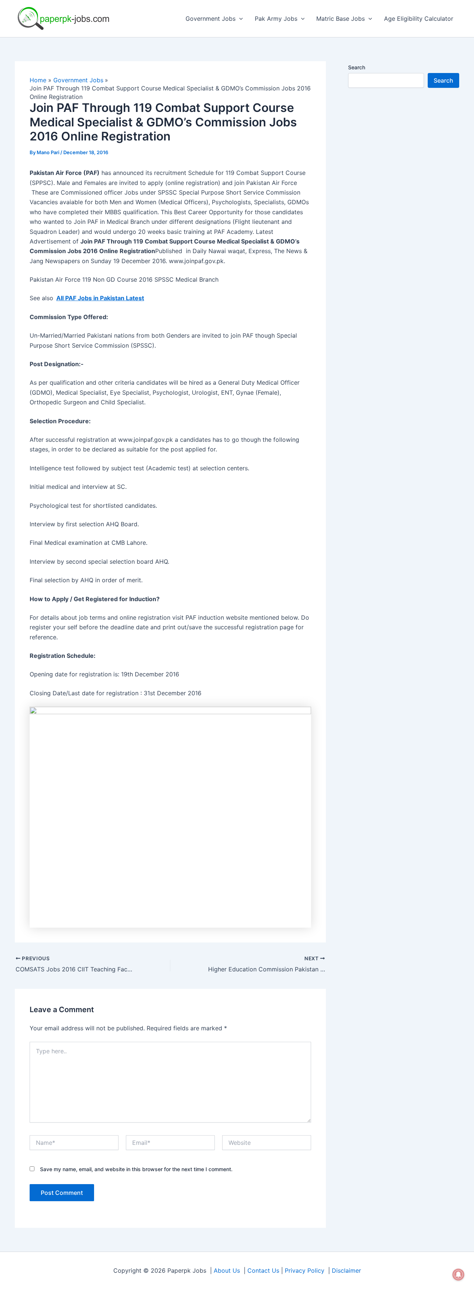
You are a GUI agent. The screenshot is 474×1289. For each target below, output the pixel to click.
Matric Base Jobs (340, 18)
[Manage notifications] (458, 1274)
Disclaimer (346, 1270)
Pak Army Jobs (276, 18)
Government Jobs (211, 18)
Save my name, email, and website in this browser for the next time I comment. (136, 1169)
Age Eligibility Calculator (418, 18)
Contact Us (263, 1270)
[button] (239, 18)
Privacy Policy (304, 1270)
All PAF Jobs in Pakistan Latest (100, 298)
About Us (227, 1270)
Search (356, 67)
